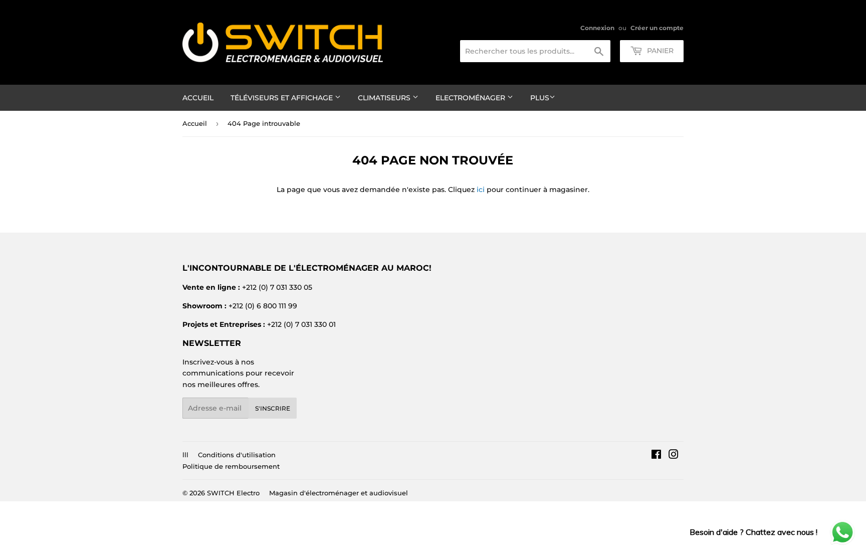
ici (481, 189)
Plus (539, 97)
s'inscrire (272, 408)
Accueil (197, 97)
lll (185, 455)
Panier (659, 50)
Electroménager (471, 97)
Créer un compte (657, 28)
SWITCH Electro (233, 493)
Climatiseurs (385, 97)
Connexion (597, 28)
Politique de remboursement (231, 466)
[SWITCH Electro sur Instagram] (674, 455)
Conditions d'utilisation (237, 455)
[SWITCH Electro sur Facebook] (656, 455)
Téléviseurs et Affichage (283, 97)
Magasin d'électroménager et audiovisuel (338, 493)
